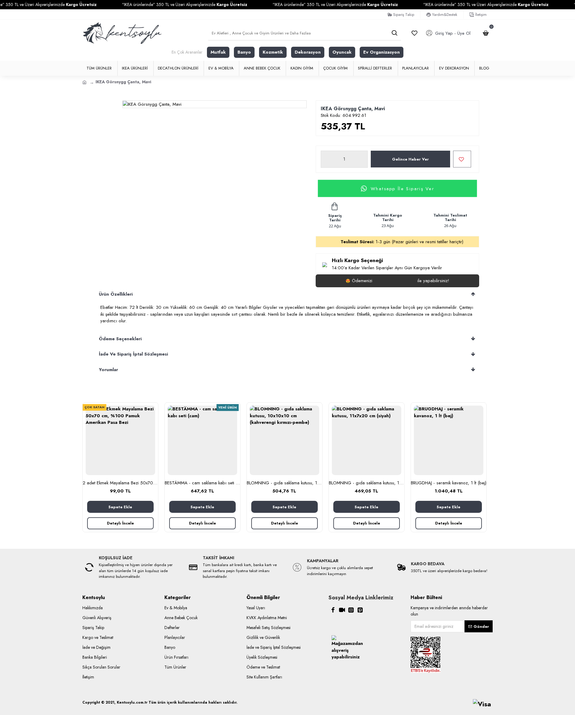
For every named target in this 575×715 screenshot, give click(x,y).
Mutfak (218, 52)
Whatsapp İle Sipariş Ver (402, 188)
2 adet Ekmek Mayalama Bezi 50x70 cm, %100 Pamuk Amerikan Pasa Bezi (120, 483)
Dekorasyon (308, 52)
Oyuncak (342, 52)
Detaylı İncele (120, 523)
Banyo (244, 52)
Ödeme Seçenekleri (120, 338)
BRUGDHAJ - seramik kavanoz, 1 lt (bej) (448, 483)
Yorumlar (108, 369)
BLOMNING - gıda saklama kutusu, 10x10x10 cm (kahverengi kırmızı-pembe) (284, 483)
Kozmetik (273, 52)
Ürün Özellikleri (116, 294)
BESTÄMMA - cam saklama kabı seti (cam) (202, 483)
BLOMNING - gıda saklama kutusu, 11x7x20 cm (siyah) (366, 483)
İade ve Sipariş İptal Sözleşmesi (133, 354)
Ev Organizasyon (381, 52)
